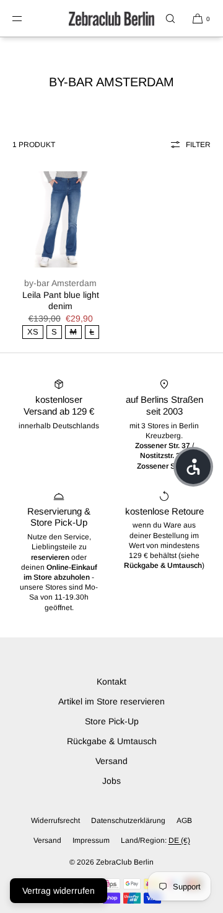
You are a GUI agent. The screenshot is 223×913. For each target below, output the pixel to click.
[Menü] (27, 18)
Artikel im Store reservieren (111, 701)
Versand (111, 761)
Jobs (111, 781)
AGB (184, 820)
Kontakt (111, 681)
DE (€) (179, 840)
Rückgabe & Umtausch (112, 741)
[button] (170, 18)
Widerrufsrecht (55, 820)
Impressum (91, 840)
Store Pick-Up (112, 721)
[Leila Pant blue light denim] (60, 219)
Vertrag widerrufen (58, 891)
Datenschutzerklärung (128, 820)
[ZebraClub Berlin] (111, 18)
